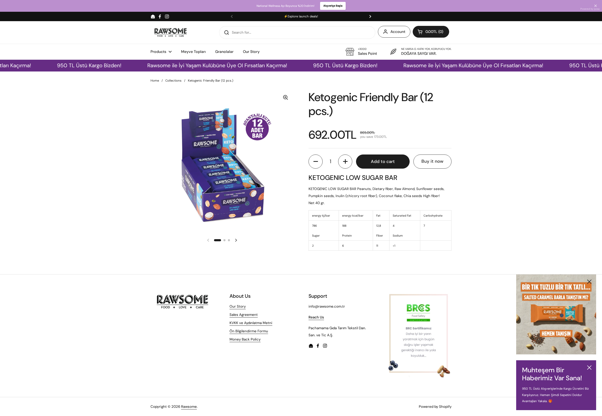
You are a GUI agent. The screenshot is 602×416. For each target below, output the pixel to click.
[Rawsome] (170, 32)
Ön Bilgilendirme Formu (249, 331)
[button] (431, 32)
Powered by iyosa (590, 9)
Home (154, 81)
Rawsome (189, 406)
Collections (173, 81)
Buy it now (432, 161)
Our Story (238, 306)
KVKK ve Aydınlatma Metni (251, 323)
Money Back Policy (245, 339)
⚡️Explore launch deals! (301, 16)
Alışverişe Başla (332, 5)
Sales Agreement (244, 314)
